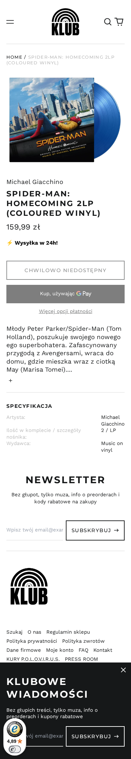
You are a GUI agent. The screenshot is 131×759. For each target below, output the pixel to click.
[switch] (15, 749)
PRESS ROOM (81, 659)
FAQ (83, 650)
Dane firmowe (23, 650)
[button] (108, 21)
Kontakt (102, 650)
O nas (34, 632)
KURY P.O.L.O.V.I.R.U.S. (33, 659)
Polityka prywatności (31, 641)
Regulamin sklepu (68, 632)
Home (14, 57)
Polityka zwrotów (83, 641)
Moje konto (60, 650)
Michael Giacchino (34, 182)
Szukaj (14, 632)
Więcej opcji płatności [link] (65, 311)
